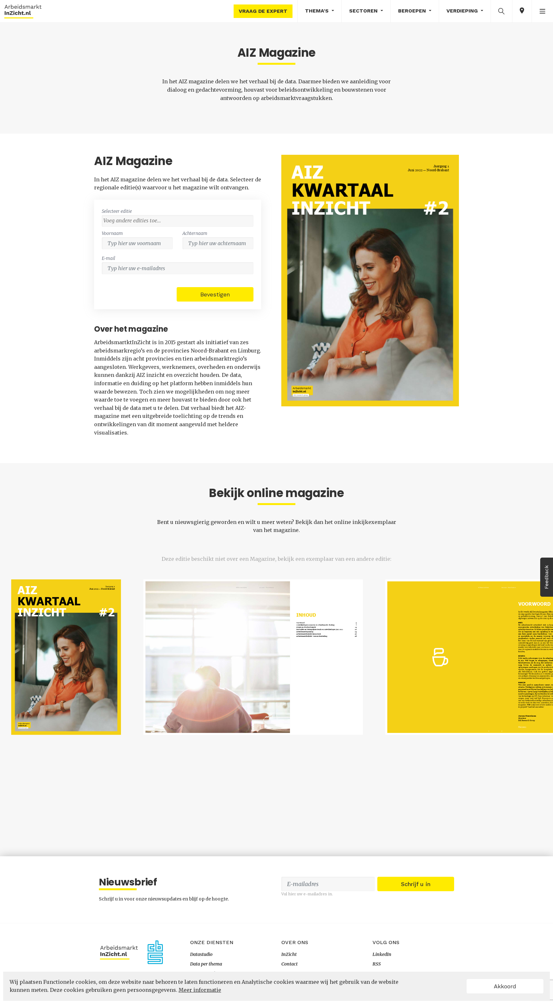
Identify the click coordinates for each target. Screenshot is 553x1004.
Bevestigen (215, 294)
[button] (501, 11)
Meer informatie (200, 990)
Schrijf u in (415, 884)
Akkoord (505, 986)
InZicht (289, 954)
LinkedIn (382, 954)
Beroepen (413, 11)
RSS (377, 964)
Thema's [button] (317, 11)
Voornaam (112, 233)
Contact (289, 964)
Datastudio (201, 954)
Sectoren (364, 11)
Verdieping (462, 11)
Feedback (546, 577)
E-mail (108, 258)
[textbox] (179, 220)
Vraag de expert (263, 11)
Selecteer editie (117, 211)
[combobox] (177, 221)
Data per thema (206, 964)
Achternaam (194, 233)
